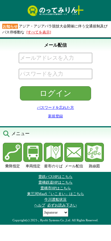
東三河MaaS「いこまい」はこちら (55, 194)
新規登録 (55, 116)
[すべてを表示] (38, 32)
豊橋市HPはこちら (55, 188)
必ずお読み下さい (62, 205)
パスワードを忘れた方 (55, 107)
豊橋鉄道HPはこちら (55, 182)
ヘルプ (39, 205)
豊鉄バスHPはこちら (55, 176)
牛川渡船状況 (55, 199)
